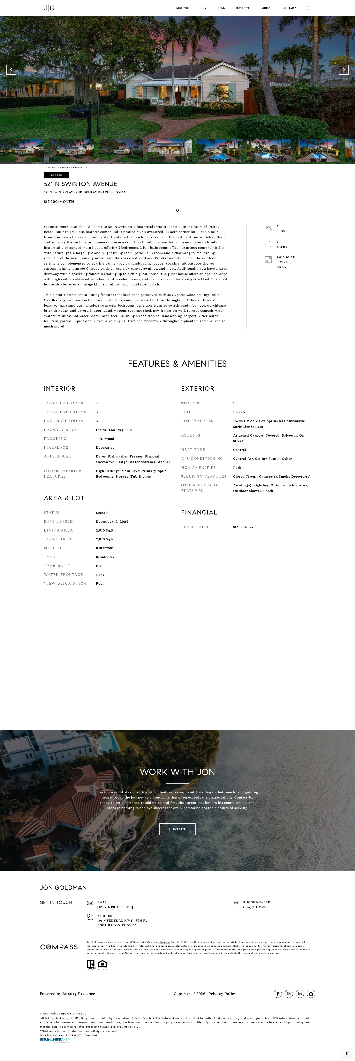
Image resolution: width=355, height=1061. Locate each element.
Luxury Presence (78, 993)
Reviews (243, 7)
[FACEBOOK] (278, 994)
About (266, 7)
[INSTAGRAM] (289, 994)
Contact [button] (177, 829)
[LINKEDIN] (300, 994)
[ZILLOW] (311, 994)
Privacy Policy (222, 993)
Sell (221, 7)
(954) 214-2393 (255, 907)
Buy (204, 7)
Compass (164, 942)
